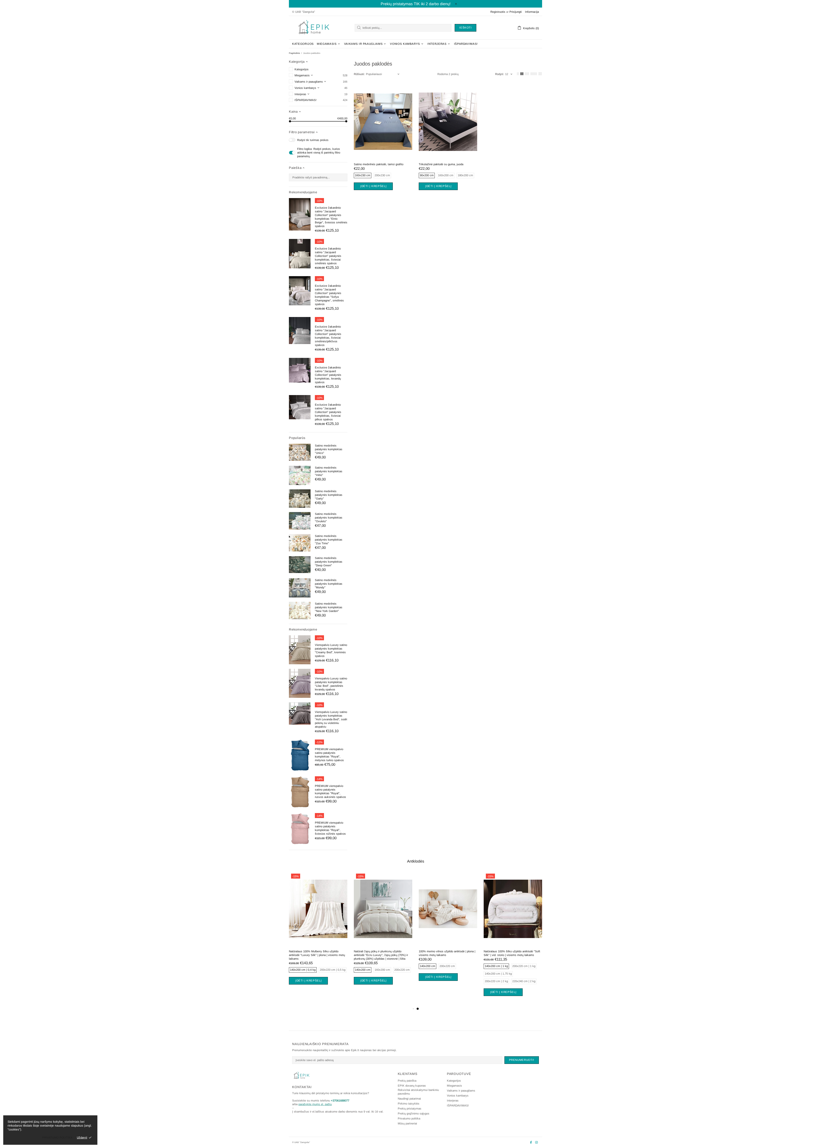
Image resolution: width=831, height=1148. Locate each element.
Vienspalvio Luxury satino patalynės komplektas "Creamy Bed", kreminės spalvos (331, 650)
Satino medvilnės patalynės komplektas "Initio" (328, 471)
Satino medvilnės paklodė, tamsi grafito (378, 164)
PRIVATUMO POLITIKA (57, 1137)
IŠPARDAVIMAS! (458, 1105)
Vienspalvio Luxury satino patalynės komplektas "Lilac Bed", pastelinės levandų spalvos (331, 684)
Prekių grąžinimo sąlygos (413, 1113)
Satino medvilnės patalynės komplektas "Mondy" (328, 583)
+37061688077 (340, 1100)
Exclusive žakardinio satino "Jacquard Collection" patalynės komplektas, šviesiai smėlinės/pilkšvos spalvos (328, 336)
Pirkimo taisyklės (408, 1103)
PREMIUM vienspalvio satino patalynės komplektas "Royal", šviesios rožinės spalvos (330, 828)
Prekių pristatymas (409, 1108)
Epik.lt (313, 27)
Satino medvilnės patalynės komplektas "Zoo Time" (328, 539)
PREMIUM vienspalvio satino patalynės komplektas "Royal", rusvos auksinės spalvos (330, 791)
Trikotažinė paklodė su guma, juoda (441, 164)
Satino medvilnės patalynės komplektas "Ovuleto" (328, 517)
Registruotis (497, 11)
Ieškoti (465, 27)
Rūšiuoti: (359, 74)
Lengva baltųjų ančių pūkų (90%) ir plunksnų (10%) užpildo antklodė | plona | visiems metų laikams (512, 955)
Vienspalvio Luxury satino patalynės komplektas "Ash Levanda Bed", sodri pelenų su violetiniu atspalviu (331, 719)
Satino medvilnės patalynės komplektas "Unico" (328, 449)
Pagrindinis (294, 53)
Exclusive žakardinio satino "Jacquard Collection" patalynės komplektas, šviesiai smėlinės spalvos (328, 256)
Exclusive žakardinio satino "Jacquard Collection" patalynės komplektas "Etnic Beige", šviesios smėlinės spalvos (331, 217)
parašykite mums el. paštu (315, 1104)
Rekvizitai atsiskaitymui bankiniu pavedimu (418, 1091)
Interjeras (453, 1100)
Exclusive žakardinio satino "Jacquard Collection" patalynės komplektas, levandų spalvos (328, 375)
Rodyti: (499, 74)
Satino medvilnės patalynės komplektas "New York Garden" (328, 607)
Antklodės (415, 861)
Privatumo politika (409, 1118)
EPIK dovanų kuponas (412, 1085)
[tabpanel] (318, 934)
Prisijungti (515, 11)
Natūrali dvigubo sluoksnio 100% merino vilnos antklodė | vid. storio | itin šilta (383, 953)
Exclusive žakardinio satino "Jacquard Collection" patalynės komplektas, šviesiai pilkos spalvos (328, 412)
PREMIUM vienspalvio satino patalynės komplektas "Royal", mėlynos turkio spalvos (329, 755)
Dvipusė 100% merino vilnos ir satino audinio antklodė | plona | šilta (447, 953)
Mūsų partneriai (407, 1123)
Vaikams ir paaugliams (461, 1090)
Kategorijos (454, 1080)
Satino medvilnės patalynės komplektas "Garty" (328, 495)
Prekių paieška (407, 1080)
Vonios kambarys (458, 1095)
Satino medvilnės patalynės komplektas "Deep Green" (328, 561)
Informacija (532, 11)
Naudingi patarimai (409, 1098)
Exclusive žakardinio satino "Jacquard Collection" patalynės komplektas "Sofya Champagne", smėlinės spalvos (329, 295)
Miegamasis (454, 1085)
